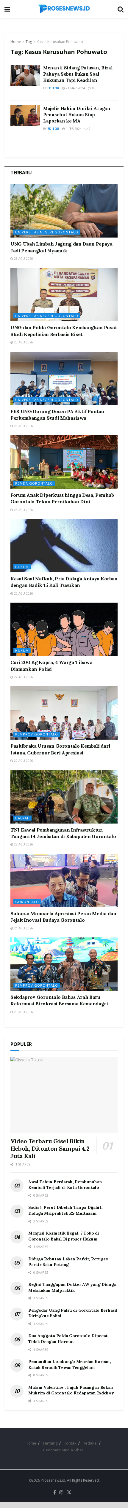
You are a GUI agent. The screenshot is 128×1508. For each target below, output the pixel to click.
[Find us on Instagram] (61, 1492)
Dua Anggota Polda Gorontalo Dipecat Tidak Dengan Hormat (68, 1338)
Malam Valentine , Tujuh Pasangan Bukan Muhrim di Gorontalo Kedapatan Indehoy (71, 1390)
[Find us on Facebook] (54, 1492)
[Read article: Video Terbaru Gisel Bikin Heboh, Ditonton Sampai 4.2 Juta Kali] (64, 1095)
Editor (53, 88)
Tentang (50, 1443)
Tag (29, 41)
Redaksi (90, 1443)
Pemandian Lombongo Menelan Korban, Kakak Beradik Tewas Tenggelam (69, 1364)
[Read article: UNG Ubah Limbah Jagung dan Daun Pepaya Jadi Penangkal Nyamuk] (64, 211)
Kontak (70, 1443)
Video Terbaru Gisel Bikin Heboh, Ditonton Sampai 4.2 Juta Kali (50, 1148)
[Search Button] (121, 9)
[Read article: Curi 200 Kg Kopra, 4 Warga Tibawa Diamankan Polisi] (64, 629)
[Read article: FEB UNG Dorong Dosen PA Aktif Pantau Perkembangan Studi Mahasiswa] (64, 378)
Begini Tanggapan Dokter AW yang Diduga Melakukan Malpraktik (72, 1287)
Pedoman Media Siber (63, 1450)
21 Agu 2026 (23, 928)
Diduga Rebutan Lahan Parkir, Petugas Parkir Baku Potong (68, 1261)
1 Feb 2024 (73, 129)
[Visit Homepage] (64, 9)
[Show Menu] (7, 9)
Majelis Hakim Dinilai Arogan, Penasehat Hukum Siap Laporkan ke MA (77, 115)
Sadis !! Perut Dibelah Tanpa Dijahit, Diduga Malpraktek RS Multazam (65, 1210)
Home (15, 41)
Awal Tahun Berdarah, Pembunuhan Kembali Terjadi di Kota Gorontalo (65, 1184)
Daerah (22, 818)
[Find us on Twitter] (69, 1492)
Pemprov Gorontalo (36, 734)
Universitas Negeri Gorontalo (46, 232)
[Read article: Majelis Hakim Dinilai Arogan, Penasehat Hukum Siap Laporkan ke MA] (25, 116)
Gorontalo (27, 901)
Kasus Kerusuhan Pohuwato (60, 41)
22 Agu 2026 (23, 593)
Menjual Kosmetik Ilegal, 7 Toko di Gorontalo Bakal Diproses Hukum (63, 1236)
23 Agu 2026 (23, 259)
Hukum (22, 567)
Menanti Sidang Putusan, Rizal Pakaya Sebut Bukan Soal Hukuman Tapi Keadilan (78, 74)
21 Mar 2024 (75, 88)
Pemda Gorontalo (34, 483)
